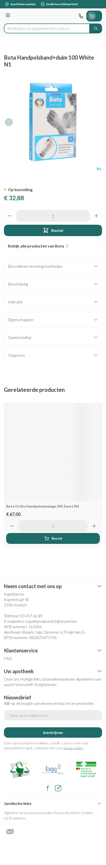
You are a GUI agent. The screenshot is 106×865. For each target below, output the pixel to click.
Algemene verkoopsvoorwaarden (28, 813)
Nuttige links (30, 679)
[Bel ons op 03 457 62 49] (80, 16)
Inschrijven (53, 732)
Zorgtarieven (45, 684)
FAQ (8, 658)
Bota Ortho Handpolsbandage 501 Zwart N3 (42, 506)
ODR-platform (15, 818)
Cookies (87, 813)
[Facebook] (48, 788)
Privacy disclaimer (67, 813)
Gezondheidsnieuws (58, 679)
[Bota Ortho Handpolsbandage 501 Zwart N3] (53, 452)
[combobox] (47, 28)
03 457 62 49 (31, 615)
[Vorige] (9, 122)
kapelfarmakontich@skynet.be (51, 621)
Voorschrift (24, 684)
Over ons (11, 679)
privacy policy (73, 748)
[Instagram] (58, 788)
